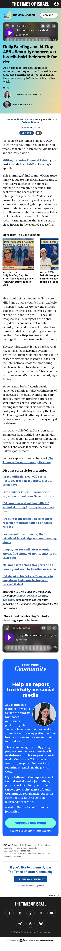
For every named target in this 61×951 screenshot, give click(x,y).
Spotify (42, 595)
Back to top (53, 896)
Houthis (7, 856)
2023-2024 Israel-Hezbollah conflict (20, 853)
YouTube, (9, 600)
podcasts (8, 848)
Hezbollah (17, 856)
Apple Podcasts (27, 595)
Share (28, 133)
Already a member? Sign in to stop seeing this (30, 830)
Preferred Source (30, 122)
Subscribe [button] (48, 15)
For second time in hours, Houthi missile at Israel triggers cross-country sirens (30, 538)
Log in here (39, 885)
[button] (56, 4)
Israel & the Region (22, 845)
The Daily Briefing (28, 234)
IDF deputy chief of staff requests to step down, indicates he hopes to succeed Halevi (28, 580)
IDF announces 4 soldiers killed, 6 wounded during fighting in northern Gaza (28, 507)
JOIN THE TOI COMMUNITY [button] (30, 879)
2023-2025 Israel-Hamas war (17, 851)
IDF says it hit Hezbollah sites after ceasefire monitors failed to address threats (28, 523)
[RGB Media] (24, 940)
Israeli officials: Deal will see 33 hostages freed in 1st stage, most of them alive (27, 481)
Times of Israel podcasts (25, 848)
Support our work (30, 823)
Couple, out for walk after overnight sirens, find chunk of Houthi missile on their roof (29, 553)
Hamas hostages (45, 853)
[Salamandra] (46, 940)
